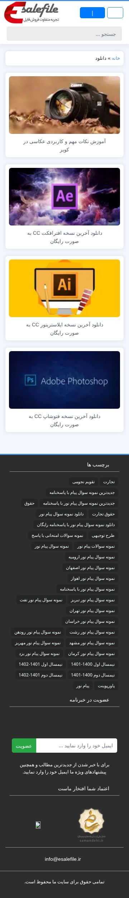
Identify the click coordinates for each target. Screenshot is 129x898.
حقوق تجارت (103, 514)
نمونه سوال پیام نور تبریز (93, 600)
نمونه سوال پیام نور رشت (92, 632)
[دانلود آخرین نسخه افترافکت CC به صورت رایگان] (64, 196)
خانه (116, 58)
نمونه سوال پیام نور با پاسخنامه (87, 589)
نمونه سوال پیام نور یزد (39, 653)
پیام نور (82, 686)
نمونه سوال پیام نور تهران (92, 610)
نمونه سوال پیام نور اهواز (93, 578)
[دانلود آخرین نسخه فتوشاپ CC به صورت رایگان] (64, 379)
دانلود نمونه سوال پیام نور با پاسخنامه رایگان (76, 524)
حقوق (29, 503)
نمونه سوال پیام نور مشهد (92, 643)
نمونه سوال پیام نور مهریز (38, 643)
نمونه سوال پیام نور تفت (41, 600)
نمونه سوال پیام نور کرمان (91, 653)
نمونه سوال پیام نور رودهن (37, 632)
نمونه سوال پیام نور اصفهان (90, 567)
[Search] (13, 33)
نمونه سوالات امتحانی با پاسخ (57, 535)
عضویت (24, 745)
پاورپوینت (106, 686)
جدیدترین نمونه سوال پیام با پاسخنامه (82, 492)
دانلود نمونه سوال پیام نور (61, 514)
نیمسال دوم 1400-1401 (93, 675)
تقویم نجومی (83, 482)
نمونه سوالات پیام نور (96, 546)
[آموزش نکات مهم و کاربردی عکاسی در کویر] (64, 104)
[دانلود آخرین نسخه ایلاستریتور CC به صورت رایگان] (64, 287)
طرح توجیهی (103, 535)
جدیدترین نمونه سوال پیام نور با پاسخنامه (79, 503)
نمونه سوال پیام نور (52, 546)
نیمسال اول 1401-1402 (40, 664)
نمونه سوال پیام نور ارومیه (91, 557)
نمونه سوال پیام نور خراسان (90, 621)
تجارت (109, 482)
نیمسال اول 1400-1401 (93, 664)
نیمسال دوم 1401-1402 (40, 675)
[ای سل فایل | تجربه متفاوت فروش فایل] (32, 12)
